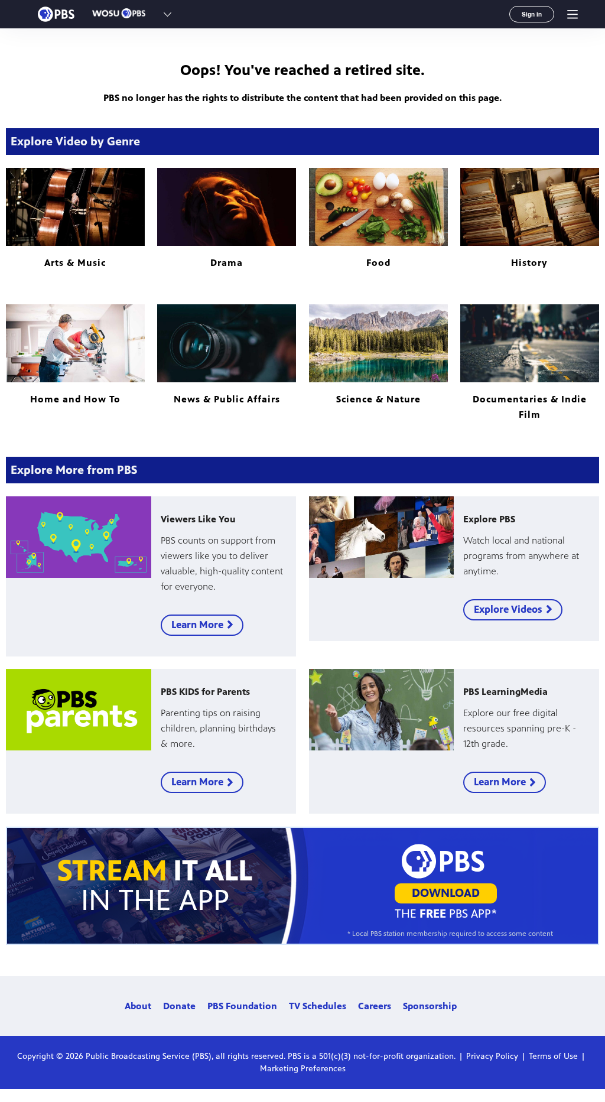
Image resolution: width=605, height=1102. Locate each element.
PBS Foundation (242, 1006)
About (138, 1006)
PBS (56, 14)
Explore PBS (489, 519)
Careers (374, 1006)
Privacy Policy (492, 1056)
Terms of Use (553, 1056)
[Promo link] (78, 537)
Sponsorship (430, 1006)
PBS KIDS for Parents (205, 691)
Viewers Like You (198, 519)
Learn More (197, 624)
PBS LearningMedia (505, 691)
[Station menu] (167, 14)
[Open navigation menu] (572, 14)
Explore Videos (508, 609)
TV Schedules (317, 1006)
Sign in (532, 14)
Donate (179, 1006)
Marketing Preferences (303, 1069)
